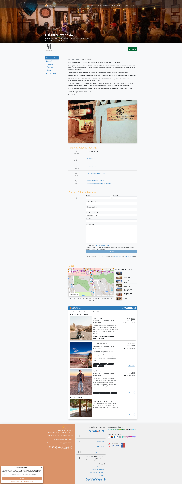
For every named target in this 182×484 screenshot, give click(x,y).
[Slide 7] (107, 141)
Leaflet (99, 295)
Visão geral (51, 58)
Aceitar (22, 478)
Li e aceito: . (98, 245)
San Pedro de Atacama (94, 5)
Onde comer (75, 59)
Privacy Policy (117, 256)
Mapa (49, 70)
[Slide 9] (112, 141)
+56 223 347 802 (100, 441)
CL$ (132, 2)
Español (115, 2)
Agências (116, 5)
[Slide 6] (104, 141)
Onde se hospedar (107, 5)
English (120, 2)
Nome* (88, 195)
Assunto (88, 218)
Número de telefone (92, 207)
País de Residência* (92, 213)
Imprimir (31, 481)
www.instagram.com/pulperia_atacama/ (99, 183)
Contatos (101, 475)
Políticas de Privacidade (24, 481)
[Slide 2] (94, 141)
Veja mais (131, 338)
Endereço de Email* (92, 201)
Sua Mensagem (90, 224)
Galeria (50, 61)
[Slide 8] (109, 141)
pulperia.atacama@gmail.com (79, 38)
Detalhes (50, 64)
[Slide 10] (114, 141)
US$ (135, 2)
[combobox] (111, 215)
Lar (69, 59)
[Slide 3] (96, 141)
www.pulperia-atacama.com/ (55, 40)
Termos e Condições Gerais (97, 472)
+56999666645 (63, 38)
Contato (133, 49)
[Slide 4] (99, 141)
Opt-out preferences (15, 481)
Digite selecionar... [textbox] (92, 215)
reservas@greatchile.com (97, 452)
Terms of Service (128, 256)
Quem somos (100, 467)
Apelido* (115, 195)
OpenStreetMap (110, 295)
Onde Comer (124, 5)
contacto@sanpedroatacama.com (63, 439)
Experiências (132, 5)
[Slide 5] (101, 141)
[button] (41, 467)
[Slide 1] (91, 141)
